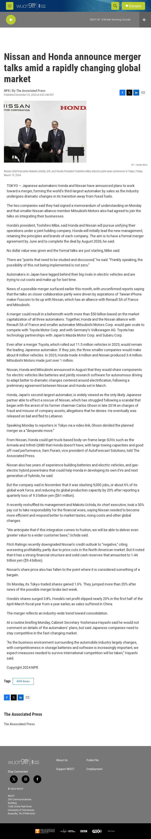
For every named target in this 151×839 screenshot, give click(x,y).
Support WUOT (65, 769)
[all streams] (145, 20)
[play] (11, 19)
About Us (62, 760)
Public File (93, 760)
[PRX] (97, 831)
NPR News (23, 681)
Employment (94, 769)
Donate (135, 6)
